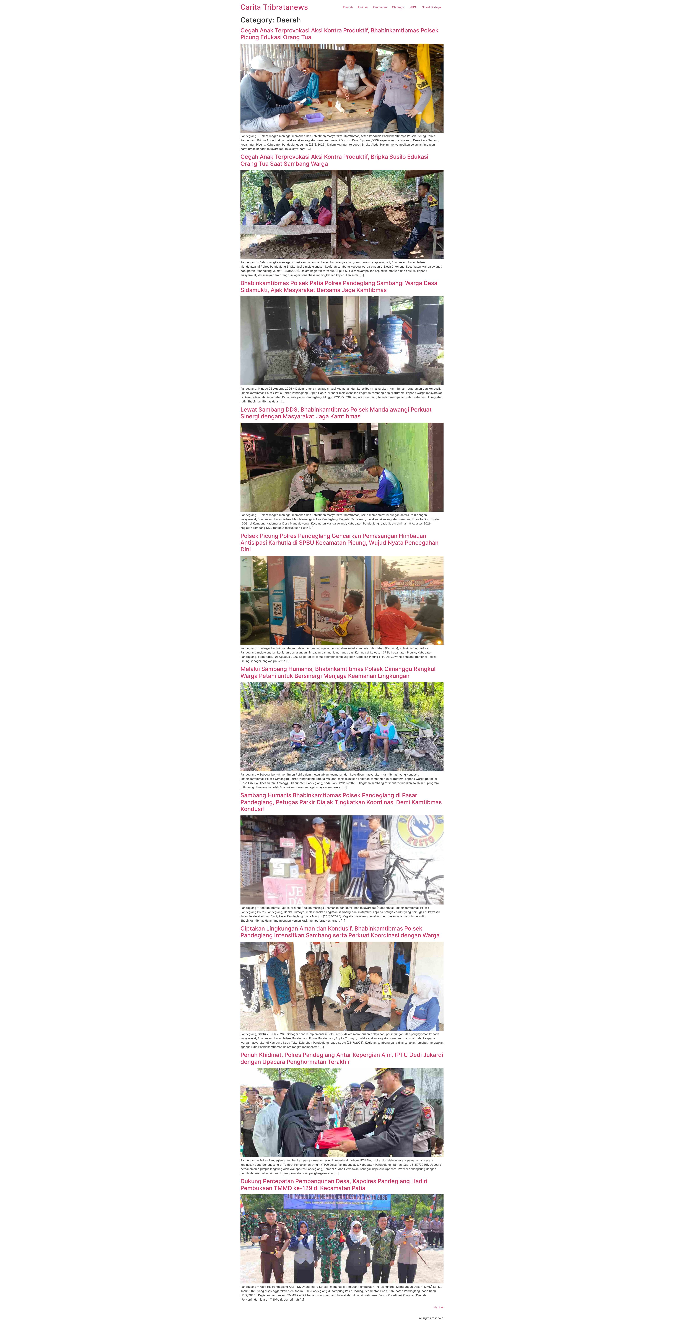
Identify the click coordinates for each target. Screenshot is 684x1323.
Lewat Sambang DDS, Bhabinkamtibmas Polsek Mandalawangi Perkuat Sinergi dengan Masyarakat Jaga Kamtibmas (336, 413)
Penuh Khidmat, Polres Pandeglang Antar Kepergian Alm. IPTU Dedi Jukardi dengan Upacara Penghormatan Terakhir (341, 1058)
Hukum (363, 7)
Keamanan (380, 7)
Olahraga (398, 7)
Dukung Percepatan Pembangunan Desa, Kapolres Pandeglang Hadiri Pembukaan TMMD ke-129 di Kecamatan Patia (333, 1184)
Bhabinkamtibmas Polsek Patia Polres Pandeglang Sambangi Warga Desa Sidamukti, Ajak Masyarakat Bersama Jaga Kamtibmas (338, 286)
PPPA (413, 7)
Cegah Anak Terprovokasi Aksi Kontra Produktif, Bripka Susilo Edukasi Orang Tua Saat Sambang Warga (334, 160)
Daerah (348, 7)
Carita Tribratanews (274, 7)
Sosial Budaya (431, 7)
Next (439, 1307)
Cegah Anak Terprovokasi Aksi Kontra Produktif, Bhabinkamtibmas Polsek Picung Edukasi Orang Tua (339, 34)
